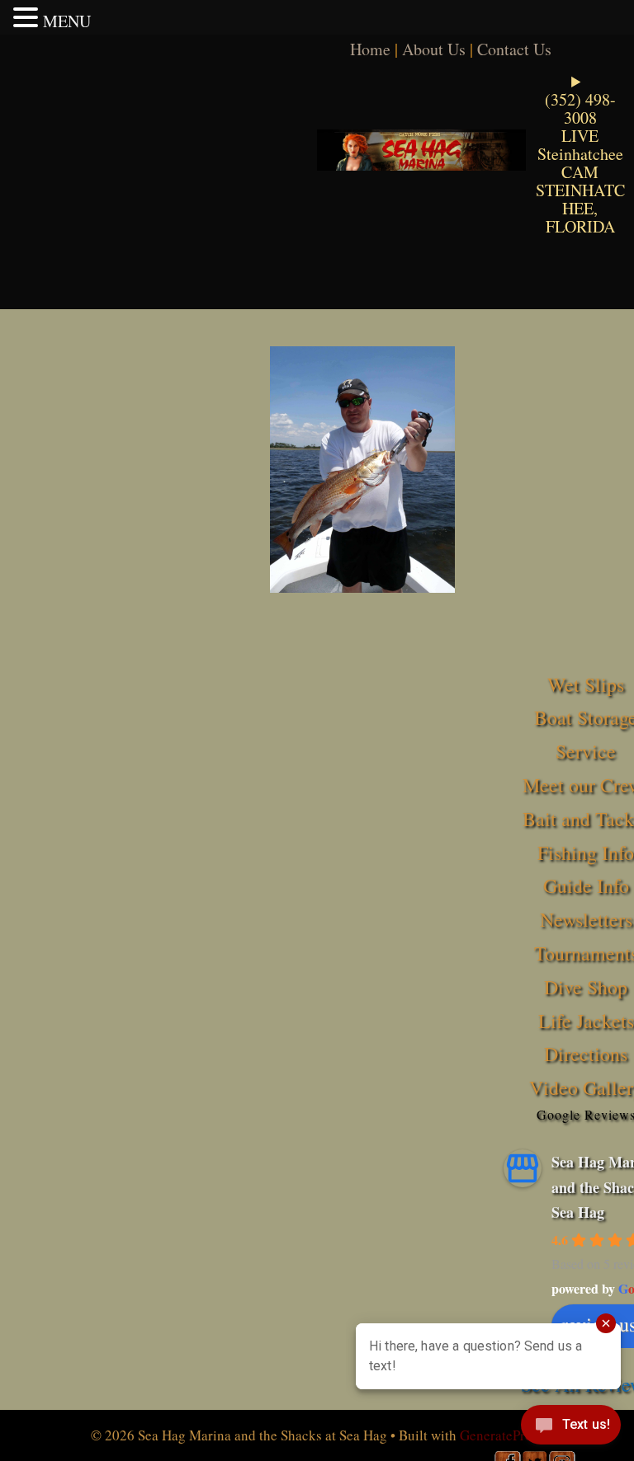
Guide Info (586, 885)
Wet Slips (585, 684)
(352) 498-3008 (580, 108)
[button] (28, 17)
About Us (434, 49)
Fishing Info (585, 852)
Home (370, 49)
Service (586, 751)
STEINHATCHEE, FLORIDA (580, 208)
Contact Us (514, 49)
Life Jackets (586, 1021)
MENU (67, 21)
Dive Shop (585, 987)
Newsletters (586, 919)
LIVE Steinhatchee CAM (580, 153)
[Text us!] (571, 1428)
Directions (585, 1054)
